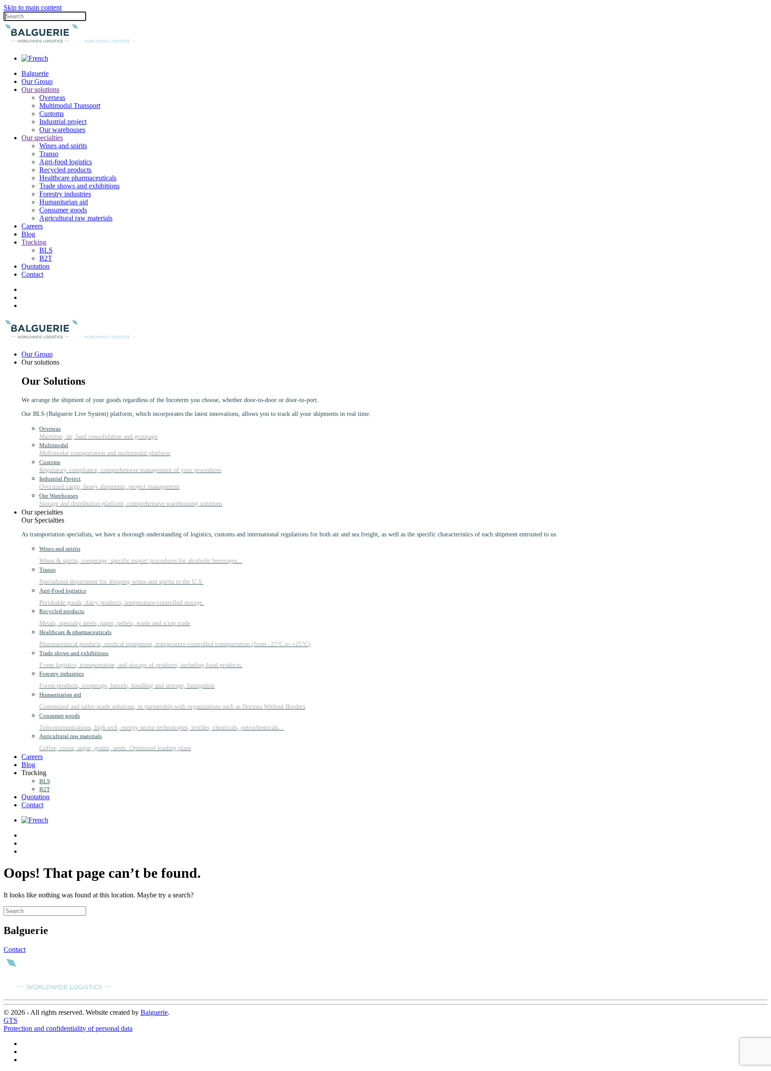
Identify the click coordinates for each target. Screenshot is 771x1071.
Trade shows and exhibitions (79, 186)
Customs (51, 113)
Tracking (33, 242)
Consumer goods (63, 210)
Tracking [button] (33, 772)
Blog (28, 234)
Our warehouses (62, 129)
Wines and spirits (63, 145)
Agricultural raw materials (75, 218)
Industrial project (63, 121)
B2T (45, 258)
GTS (10, 1020)
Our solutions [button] (40, 362)
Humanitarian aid (63, 202)
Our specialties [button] (42, 512)
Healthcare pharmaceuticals (77, 178)
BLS (46, 250)
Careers (32, 226)
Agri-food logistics (65, 162)
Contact (32, 274)
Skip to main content (33, 7)
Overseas (52, 97)
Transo (48, 154)
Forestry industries (65, 194)
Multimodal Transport (69, 105)
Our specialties (42, 137)
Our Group (37, 81)
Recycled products (65, 170)
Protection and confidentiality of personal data (68, 1028)
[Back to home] (70, 43)
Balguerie (35, 73)
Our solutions (40, 89)
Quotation (35, 266)
